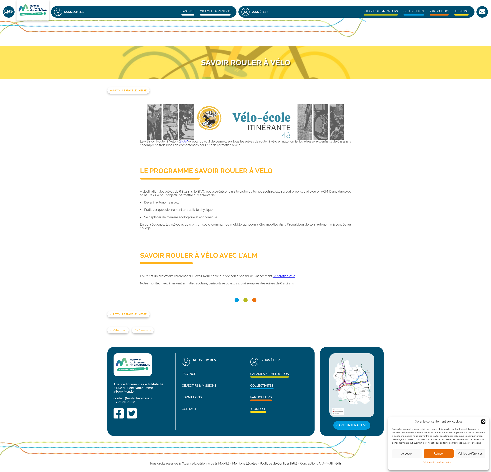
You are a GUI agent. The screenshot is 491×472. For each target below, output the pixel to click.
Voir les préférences (470, 453)
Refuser (439, 453)
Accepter (407, 453)
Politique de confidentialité (437, 462)
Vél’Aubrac (119, 330)
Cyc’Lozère (142, 330)
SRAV (184, 141)
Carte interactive (351, 425)
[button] (483, 421)
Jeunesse (461, 11)
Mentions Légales (244, 463)
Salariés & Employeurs (381, 11)
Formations (192, 397)
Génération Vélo (284, 276)
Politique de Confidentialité (278, 463)
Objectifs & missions (215, 11)
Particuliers (439, 11)
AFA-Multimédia (330, 463)
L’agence (187, 11)
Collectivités (414, 11)
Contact (189, 409)
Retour (129, 90)
